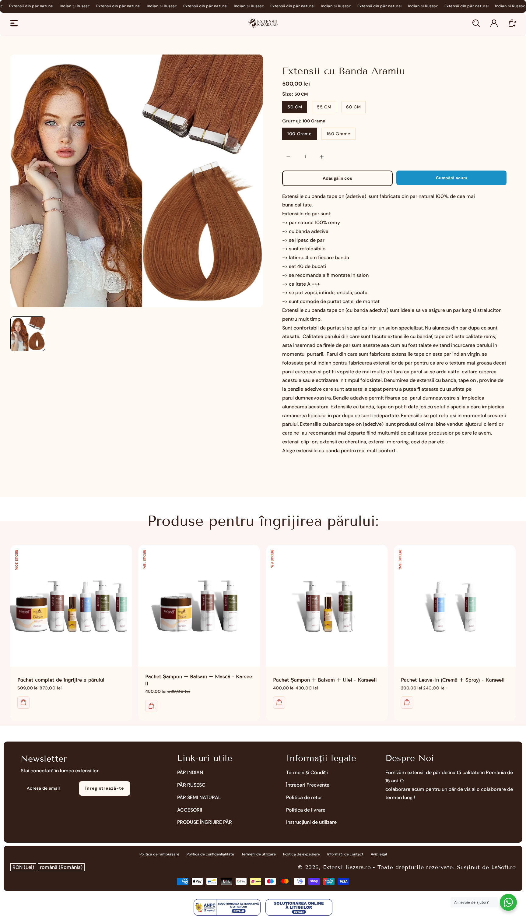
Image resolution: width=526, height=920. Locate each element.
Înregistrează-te (104, 788)
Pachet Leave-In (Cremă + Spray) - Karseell (455, 606)
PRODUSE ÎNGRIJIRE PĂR (204, 822)
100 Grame (299, 133)
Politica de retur (304, 797)
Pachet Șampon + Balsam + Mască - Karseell (199, 606)
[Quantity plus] (322, 157)
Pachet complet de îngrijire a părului (71, 606)
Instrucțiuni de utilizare (311, 822)
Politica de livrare (305, 810)
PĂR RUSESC (191, 785)
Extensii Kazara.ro (347, 867)
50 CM (294, 107)
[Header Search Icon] (476, 23)
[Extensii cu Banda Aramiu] (136, 181)
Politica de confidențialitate (210, 854)
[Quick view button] (23, 702)
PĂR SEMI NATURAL (199, 797)
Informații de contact (345, 854)
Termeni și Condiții (307, 772)
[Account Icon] (494, 23)
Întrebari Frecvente (307, 785)
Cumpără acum (451, 177)
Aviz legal (379, 854)
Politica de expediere (301, 854)
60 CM (353, 107)
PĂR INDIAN (190, 772)
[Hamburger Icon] (14, 23)
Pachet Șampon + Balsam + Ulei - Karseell (327, 606)
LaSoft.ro (503, 867)
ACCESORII (189, 810)
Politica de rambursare (159, 854)
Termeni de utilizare (258, 854)
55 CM (324, 107)
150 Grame (338, 133)
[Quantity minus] (288, 157)
